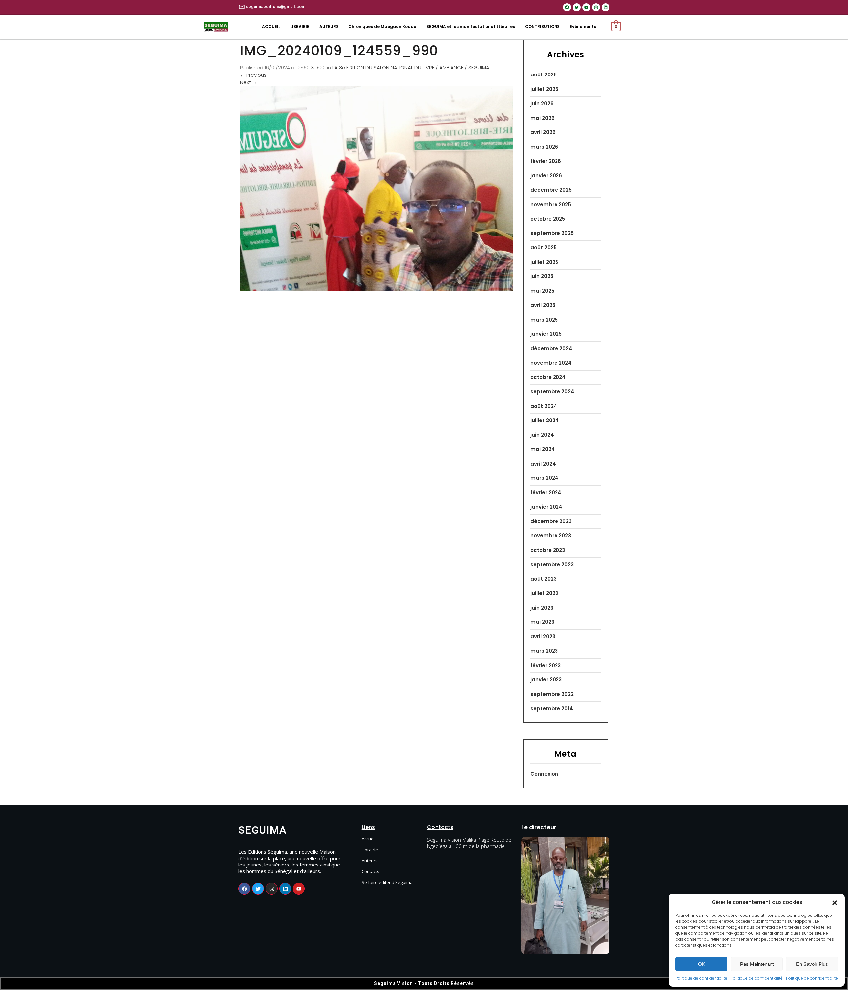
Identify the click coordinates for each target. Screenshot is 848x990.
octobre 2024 (548, 377)
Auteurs (370, 861)
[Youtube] (586, 7)
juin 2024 (542, 434)
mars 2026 (544, 146)
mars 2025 (544, 319)
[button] (834, 902)
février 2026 (545, 161)
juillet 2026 (544, 89)
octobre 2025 (547, 218)
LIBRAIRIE (299, 26)
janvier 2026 (546, 175)
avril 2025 (542, 305)
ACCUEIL (271, 26)
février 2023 (545, 665)
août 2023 (543, 578)
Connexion (544, 773)
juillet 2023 (544, 593)
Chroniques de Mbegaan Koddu (382, 26)
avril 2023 (542, 636)
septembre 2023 (552, 564)
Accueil (369, 839)
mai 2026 (542, 118)
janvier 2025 (546, 333)
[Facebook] (567, 7)
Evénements (583, 26)
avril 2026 (543, 132)
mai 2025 (542, 290)
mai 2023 (542, 622)
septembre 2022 (552, 694)
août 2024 (543, 406)
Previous (253, 75)
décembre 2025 (551, 189)
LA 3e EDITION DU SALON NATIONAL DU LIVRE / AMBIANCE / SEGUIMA (410, 67)
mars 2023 (544, 650)
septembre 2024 (552, 391)
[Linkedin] (606, 7)
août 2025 (543, 247)
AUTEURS (329, 26)
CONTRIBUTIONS (542, 26)
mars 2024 (544, 477)
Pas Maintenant (757, 964)
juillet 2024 (544, 420)
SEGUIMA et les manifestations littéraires (470, 26)
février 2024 (545, 492)
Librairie (370, 850)
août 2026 (543, 74)
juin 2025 (541, 276)
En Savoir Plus (812, 964)
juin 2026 (542, 103)
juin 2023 (541, 607)
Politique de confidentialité (701, 978)
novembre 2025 (550, 204)
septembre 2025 (552, 233)
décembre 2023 (551, 521)
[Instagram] (596, 7)
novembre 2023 (550, 535)
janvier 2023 (546, 679)
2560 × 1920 (312, 67)
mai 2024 (542, 449)
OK (701, 964)
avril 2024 (543, 463)
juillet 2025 (544, 262)
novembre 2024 (551, 362)
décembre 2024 (551, 348)
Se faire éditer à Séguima (387, 882)
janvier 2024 (546, 506)
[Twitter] (577, 7)
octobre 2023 (547, 550)
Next (248, 82)
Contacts (370, 871)
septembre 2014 (551, 708)
